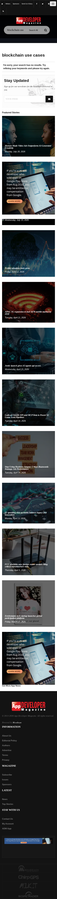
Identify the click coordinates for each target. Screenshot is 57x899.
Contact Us (7, 819)
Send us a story (27, 4)
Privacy (5, 760)
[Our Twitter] (43, 4)
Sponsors (6, 784)
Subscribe (7, 775)
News (4, 799)
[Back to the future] (2, 3)
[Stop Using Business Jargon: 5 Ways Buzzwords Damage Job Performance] (28, 454)
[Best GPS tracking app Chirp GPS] (28, 877)
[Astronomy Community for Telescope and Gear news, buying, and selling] (28, 894)
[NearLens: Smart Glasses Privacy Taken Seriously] (28, 222)
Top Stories (7, 804)
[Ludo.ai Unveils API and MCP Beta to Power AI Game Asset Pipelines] (28, 402)
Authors (6, 745)
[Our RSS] (3, 11)
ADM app (6, 828)
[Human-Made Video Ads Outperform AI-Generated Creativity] (28, 136)
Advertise (6, 750)
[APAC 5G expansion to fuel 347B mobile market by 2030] (28, 302)
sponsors (16, 4)
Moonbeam (17, 722)
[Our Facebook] (36, 4)
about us (6, 736)
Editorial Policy (9, 740)
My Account (8, 824)
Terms (5, 755)
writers (8, 4)
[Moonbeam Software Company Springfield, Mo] (28, 868)
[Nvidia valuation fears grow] (28, 253)
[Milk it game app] (28, 886)
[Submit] (45, 30)
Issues (5, 779)
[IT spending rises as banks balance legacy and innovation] (28, 503)
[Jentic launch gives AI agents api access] (28, 351)
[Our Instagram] (49, 4)
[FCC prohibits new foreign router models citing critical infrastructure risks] (28, 552)
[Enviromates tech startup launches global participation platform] (28, 603)
